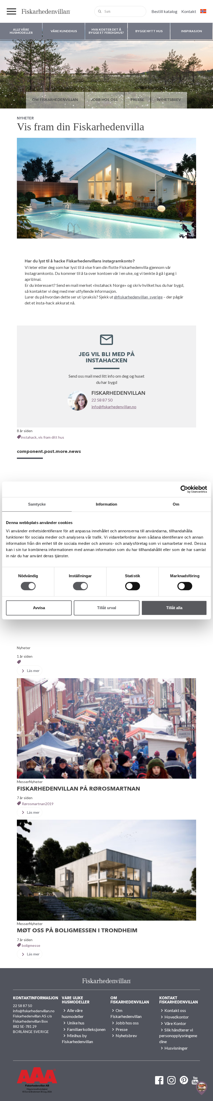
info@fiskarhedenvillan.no (113, 406)
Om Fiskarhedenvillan (55, 100)
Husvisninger (176, 1047)
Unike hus (75, 1022)
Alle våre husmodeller (73, 1013)
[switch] (80, 586)
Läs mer (32, 670)
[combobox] (120, 11)
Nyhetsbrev (169, 100)
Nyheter (25, 118)
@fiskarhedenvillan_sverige (138, 296)
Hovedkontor (176, 1016)
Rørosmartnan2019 (38, 803)
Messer (23, 781)
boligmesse (31, 945)
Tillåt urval (106, 608)
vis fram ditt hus (51, 437)
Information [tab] (106, 504)
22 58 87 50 (101, 399)
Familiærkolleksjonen (86, 1029)
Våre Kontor (175, 1023)
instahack (29, 437)
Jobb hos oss (104, 100)
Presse (137, 100)
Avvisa (39, 608)
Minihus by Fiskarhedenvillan (77, 1038)
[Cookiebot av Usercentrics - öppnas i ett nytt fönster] (184, 489)
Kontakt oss (175, 1010)
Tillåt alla (174, 608)
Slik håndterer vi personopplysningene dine (178, 1035)
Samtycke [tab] (37, 504)
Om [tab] (176, 504)
